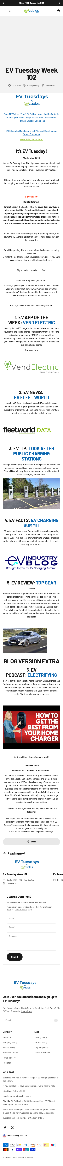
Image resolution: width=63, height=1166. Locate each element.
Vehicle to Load (22, 117)
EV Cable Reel (36, 117)
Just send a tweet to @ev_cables (35, 292)
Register (7, 1062)
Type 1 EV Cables (12, 114)
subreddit (43, 257)
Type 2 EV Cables (28, 114)
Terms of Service (21, 910)
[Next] (59, 3)
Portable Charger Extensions (32, 121)
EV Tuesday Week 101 (15, 874)
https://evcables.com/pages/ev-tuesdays (34, 831)
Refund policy (9, 1057)
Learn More (26, 1011)
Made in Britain (37, 1118)
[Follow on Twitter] (12, 1128)
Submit (14, 957)
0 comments (50, 85)
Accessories (50, 117)
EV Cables (50, 213)
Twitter (7, 257)
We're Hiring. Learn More (31, 139)
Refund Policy (40, 1042)
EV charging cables (46, 1077)
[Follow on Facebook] (5, 1128)
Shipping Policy (10, 1042)
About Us (7, 1037)
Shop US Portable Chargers (20, 53)
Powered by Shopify (25, 1157)
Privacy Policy (9, 1047)
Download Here (31, 350)
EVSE (8, 131)
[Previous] (3, 3)
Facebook (31, 253)
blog (25, 260)
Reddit (16, 257)
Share (33, 841)
